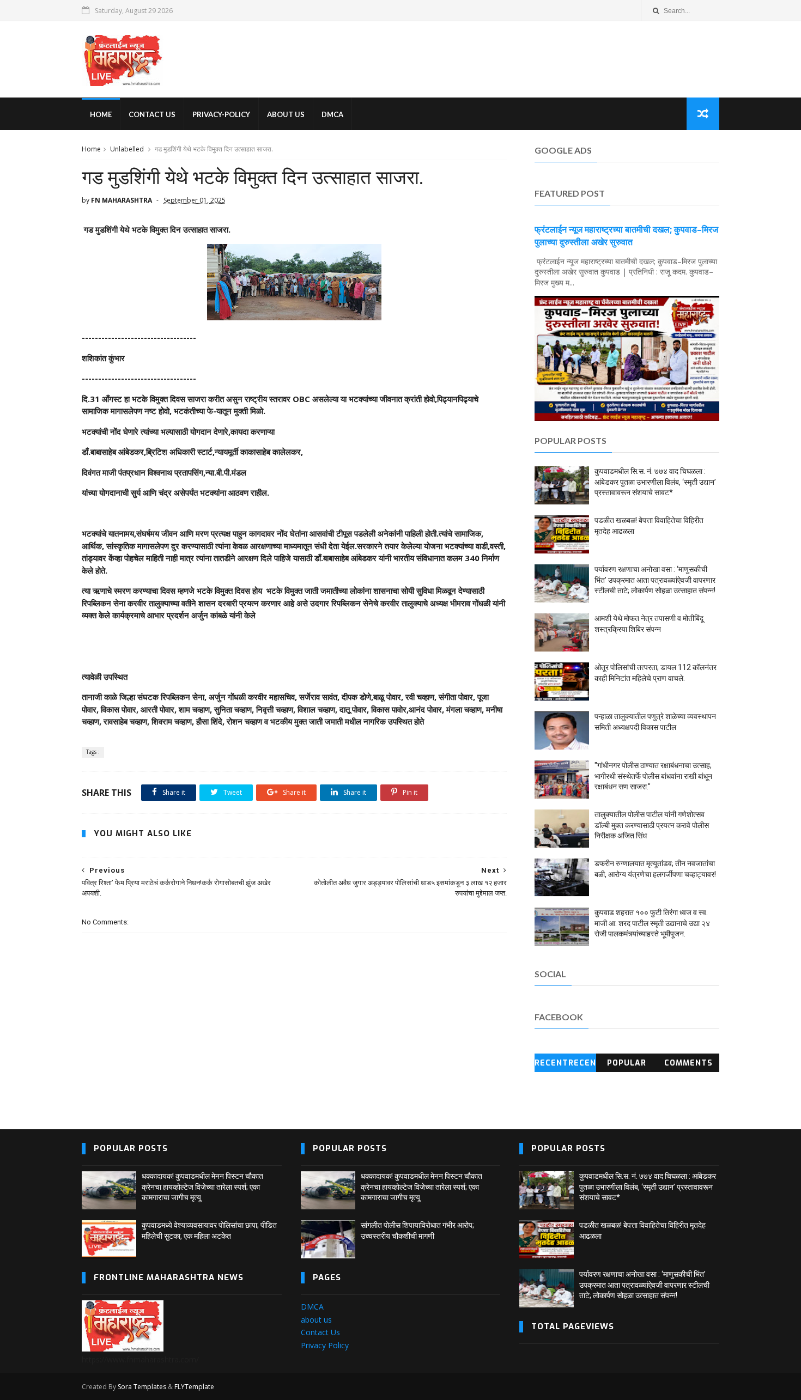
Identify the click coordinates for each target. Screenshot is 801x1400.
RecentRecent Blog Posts (565, 1065)
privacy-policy (221, 114)
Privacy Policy (325, 1345)
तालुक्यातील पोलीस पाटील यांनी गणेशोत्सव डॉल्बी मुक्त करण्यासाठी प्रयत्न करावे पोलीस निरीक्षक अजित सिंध (651, 825)
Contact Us (320, 1332)
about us (316, 1319)
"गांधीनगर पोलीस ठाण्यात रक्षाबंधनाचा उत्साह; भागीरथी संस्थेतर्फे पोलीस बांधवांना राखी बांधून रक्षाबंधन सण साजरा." (653, 776)
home (101, 114)
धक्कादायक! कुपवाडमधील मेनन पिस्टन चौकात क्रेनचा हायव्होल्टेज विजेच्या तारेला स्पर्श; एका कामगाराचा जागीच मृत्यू (202, 1187)
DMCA (332, 114)
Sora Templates (142, 1386)
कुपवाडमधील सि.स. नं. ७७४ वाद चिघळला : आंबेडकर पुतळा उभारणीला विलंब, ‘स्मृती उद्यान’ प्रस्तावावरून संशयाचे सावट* (655, 482)
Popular (626, 1063)
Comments (688, 1063)
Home (91, 149)
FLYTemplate (194, 1386)
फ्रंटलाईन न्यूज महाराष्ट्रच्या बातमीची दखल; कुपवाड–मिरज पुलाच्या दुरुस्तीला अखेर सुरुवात (626, 235)
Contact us (152, 114)
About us (286, 114)
